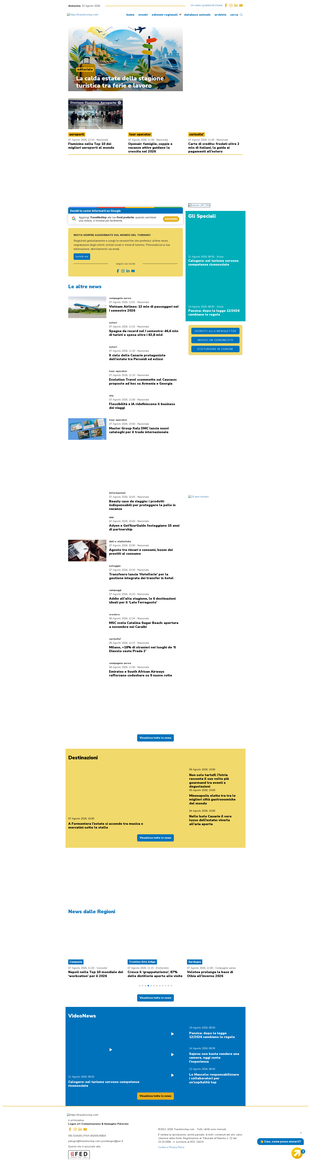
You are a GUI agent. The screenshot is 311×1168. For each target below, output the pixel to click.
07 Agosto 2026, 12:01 (122, 302)
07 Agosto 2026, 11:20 (122, 351)
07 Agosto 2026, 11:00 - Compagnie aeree (211, 968)
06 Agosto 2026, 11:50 (122, 667)
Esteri (113, 322)
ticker (219, 5)
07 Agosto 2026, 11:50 (141, 140)
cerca (234, 15)
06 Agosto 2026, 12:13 (122, 643)
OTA (111, 395)
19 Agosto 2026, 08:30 (201, 306)
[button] (139, 985)
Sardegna (194, 962)
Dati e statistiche (120, 541)
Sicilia (220, 256)
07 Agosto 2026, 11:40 (201, 140)
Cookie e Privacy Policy (171, 1147)
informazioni (117, 493)
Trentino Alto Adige (142, 962)
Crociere (114, 614)
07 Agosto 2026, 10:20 (122, 570)
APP (111, 517)
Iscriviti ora (82, 256)
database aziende (197, 15)
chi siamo (196, 5)
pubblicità (208, 5)
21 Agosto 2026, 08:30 (201, 256)
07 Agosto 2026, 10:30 (122, 545)
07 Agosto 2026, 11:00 (122, 399)
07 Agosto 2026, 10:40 (122, 521)
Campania (76, 962)
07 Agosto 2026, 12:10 (81, 140)
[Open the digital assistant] (297, 1153)
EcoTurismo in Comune (215, 349)
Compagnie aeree (120, 298)
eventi (143, 15)
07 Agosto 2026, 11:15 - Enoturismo (148, 968)
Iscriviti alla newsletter (215, 331)
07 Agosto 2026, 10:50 (122, 424)
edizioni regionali (165, 15)
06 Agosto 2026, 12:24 (122, 618)
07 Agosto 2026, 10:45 (122, 497)
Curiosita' (115, 639)
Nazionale (102, 140)
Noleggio (115, 566)
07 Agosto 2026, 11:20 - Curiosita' (87, 968)
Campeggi (115, 590)
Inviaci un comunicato (215, 340)
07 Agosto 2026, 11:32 (122, 326)
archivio (220, 15)
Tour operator (118, 371)
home (130, 15)
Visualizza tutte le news (155, 738)
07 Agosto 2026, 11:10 (122, 375)
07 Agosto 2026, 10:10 (122, 594)
